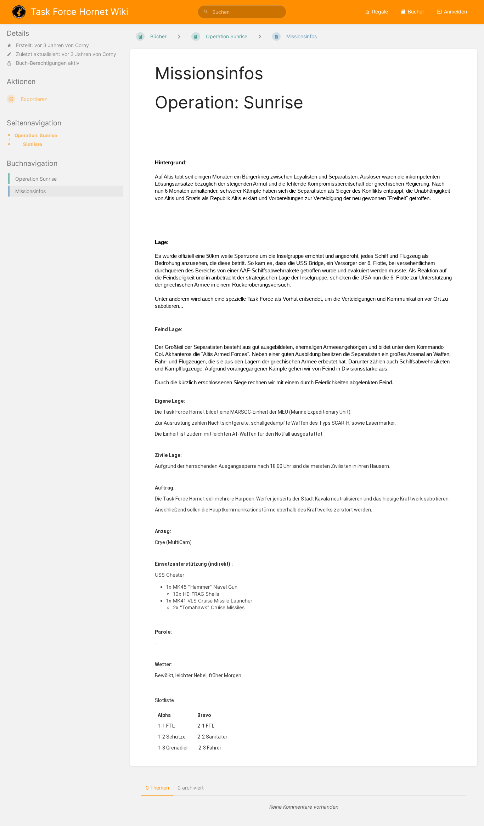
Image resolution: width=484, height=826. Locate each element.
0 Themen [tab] (157, 788)
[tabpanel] (303, 807)
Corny (82, 45)
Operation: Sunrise (36, 135)
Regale (380, 12)
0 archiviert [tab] (191, 788)
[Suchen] (205, 12)
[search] (242, 11)
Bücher (416, 12)
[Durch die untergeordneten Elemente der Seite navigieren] (259, 36)
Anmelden (455, 12)
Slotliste (32, 144)
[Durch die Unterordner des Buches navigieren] (179, 36)
